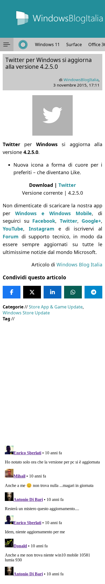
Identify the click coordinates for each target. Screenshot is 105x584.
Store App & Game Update (56, 307)
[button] (6, 44)
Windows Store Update (26, 313)
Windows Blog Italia (79, 264)
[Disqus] (52, 511)
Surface (74, 44)
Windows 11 (47, 44)
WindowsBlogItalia (81, 79)
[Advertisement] (52, 379)
